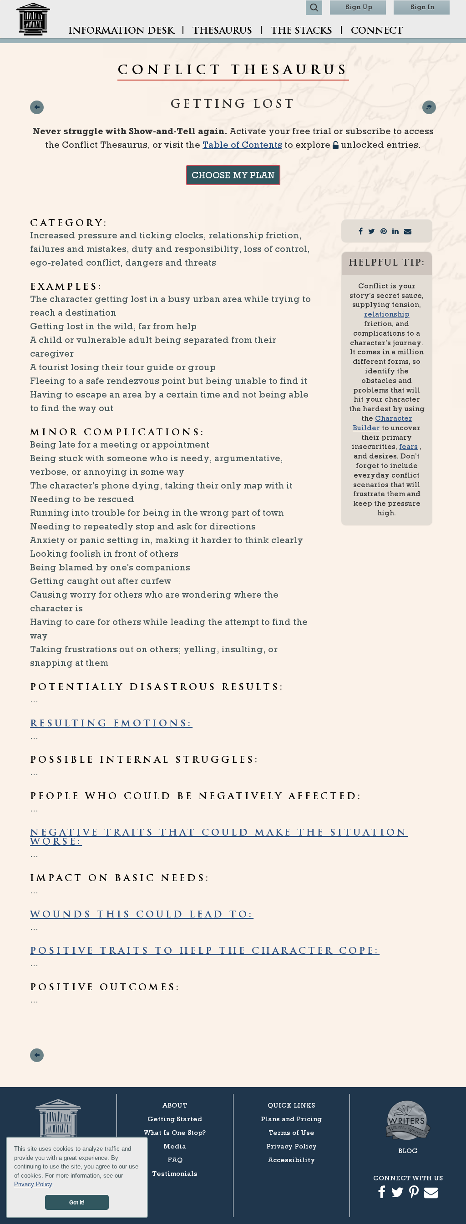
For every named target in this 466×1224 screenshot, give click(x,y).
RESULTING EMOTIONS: (111, 724)
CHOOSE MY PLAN (233, 175)
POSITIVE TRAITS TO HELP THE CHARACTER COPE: (205, 951)
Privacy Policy (33, 1184)
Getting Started (174, 1119)
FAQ (174, 1160)
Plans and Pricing (291, 1119)
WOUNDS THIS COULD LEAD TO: (141, 915)
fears (408, 446)
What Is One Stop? (175, 1132)
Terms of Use (291, 1132)
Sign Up (358, 6)
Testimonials (175, 1173)
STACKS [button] (301, 31)
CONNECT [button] (377, 31)
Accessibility (291, 1160)
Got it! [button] (77, 1202)
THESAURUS (222, 31)
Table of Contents (242, 145)
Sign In (422, 6)
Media (174, 1146)
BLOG (408, 1150)
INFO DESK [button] (121, 31)
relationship (387, 314)
